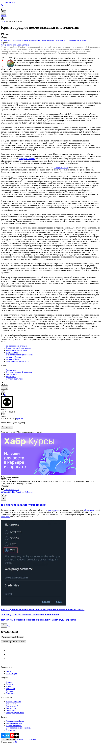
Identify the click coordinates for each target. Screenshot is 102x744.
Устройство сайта (13, 701)
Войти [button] (3, 16)
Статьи (9, 682)
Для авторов (11, 704)
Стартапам (10, 730)
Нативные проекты (14, 726)
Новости (9, 684)
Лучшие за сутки (8, 637)
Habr (14, 742)
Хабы (8, 686)
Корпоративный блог (15, 721)
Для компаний (12, 706)
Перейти (5, 486)
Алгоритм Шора (61, 168)
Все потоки (10, 2)
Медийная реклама (14, 723)
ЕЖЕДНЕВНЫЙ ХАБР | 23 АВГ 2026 (17, 492)
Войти (8, 671)
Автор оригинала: (15, 45)
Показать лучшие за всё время (13, 642)
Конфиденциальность (15, 713)
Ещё (8, 626)
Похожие (20, 637)
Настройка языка (8, 739)
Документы (11, 708)
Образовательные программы (18, 728)
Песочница (10, 693)
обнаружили (89, 510)
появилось (5, 517)
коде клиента (53, 510)
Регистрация (11, 673)
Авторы (9, 691)
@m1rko (19, 418)
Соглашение (11, 710)
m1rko (3, 21)
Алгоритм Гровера (27, 159)
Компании (10, 689)
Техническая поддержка (26, 739)
